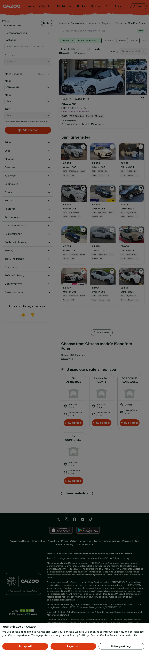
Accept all (25, 646)
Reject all (73, 646)
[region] (74, 637)
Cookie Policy (108, 635)
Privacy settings (121, 646)
